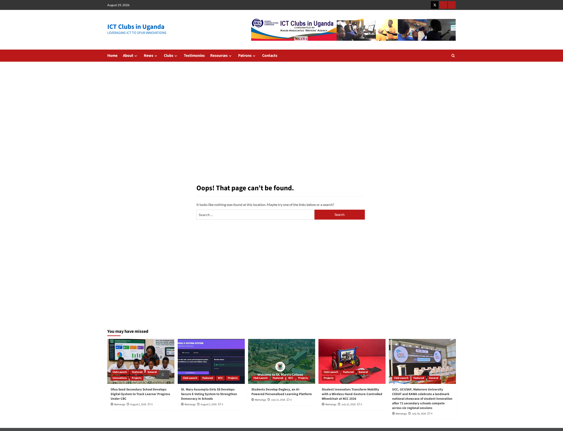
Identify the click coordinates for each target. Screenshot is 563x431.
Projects (136, 378)
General (152, 372)
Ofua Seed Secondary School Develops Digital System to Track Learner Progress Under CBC (140, 394)
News (148, 55)
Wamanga (119, 404)
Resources (219, 55)
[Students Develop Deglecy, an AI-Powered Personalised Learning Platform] (281, 361)
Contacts (269, 55)
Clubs (168, 55)
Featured (137, 372)
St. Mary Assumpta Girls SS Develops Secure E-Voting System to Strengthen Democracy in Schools (209, 394)
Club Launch (120, 372)
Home (112, 55)
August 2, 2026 (138, 404)
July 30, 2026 (419, 414)
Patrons (245, 55)
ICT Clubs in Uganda (136, 26)
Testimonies (194, 55)
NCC (220, 378)
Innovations (120, 378)
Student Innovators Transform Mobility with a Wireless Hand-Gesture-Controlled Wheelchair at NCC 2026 (352, 394)
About (128, 55)
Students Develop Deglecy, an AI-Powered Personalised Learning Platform (281, 391)
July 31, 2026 (278, 400)
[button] (453, 55)
